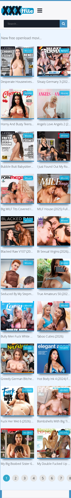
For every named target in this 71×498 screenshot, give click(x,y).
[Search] (63, 23)
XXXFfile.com (17, 10)
